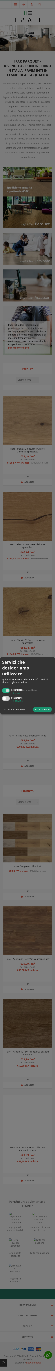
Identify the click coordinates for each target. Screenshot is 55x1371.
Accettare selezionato (15, 709)
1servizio (17, 700)
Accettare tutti (42, 709)
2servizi (16, 693)
